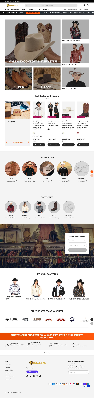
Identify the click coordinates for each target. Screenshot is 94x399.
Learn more (19, 1)
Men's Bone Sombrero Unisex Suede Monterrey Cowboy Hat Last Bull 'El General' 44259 (68, 125)
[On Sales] (17, 110)
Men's (23, 9)
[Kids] (29, 168)
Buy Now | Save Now (18, 142)
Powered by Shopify (17, 392)
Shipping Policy (9, 370)
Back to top (47, 353)
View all (47, 98)
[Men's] (12, 168)
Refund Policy (8, 373)
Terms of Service (9, 376)
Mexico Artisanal (15, 9)
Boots (64, 179)
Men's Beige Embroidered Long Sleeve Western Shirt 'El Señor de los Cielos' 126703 (39, 125)
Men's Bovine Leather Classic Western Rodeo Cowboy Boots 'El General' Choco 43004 (83, 125)
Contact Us (45, 9)
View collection (81, 181)
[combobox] (51, 5)
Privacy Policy (8, 379)
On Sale (7, 9)
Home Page (8, 364)
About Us (7, 367)
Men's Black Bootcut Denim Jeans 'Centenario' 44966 (53, 123)
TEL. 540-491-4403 (18, 12)
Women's (31, 9)
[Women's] (25, 207)
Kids (39, 9)
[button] (88, 5)
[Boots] (64, 168)
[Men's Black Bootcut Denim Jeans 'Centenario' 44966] (54, 109)
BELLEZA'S (10, 392)
